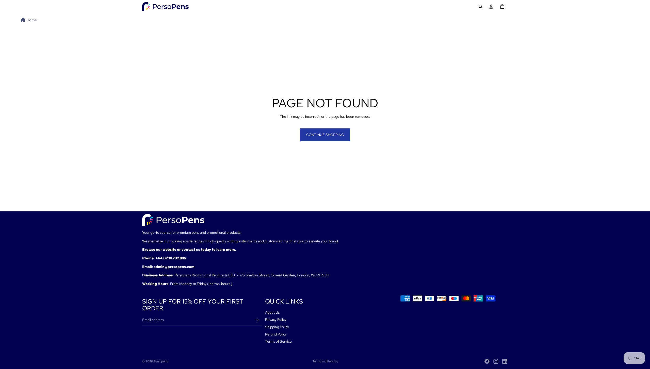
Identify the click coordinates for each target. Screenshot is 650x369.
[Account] (491, 6)
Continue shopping (325, 134)
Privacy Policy (275, 319)
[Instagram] (496, 361)
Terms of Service (278, 341)
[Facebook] (487, 361)
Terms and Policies (325, 361)
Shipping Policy (277, 327)
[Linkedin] (505, 361)
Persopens (161, 361)
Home (31, 20)
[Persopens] (165, 6)
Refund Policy (276, 334)
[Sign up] (256, 320)
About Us (272, 312)
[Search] (480, 6)
